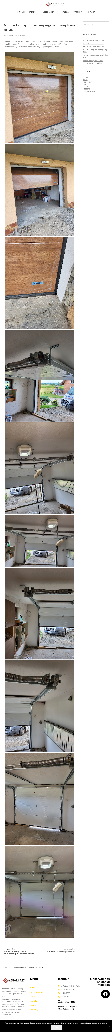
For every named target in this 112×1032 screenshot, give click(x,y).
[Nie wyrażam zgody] (109, 1026)
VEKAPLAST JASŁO (89, 91)
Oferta (33, 1005)
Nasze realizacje (37, 992)
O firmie (33, 988)
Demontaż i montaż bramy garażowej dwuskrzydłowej (93, 45)
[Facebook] (105, 994)
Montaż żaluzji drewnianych (93, 40)
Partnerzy (34, 1009)
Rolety (85, 87)
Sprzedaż (86, 89)
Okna (85, 84)
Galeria (33, 996)
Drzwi (85, 80)
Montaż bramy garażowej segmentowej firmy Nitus (93, 62)
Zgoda (56, 1027)
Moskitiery (87, 82)
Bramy (22, 35)
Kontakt (33, 1001)
